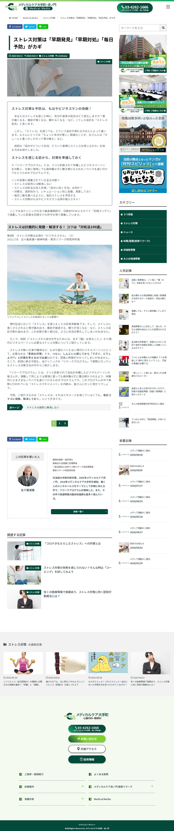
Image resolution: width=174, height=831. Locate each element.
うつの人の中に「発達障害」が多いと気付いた (149, 421)
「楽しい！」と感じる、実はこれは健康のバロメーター (149, 374)
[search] (163, 27)
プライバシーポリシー (87, 824)
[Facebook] (15, 26)
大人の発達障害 (131, 258)
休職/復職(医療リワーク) (136, 241)
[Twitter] (30, 26)
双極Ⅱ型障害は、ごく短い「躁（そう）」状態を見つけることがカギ (148, 281)
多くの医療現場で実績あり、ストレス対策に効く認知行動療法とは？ (77, 594)
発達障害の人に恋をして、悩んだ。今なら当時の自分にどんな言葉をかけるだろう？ (149, 329)
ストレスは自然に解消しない (43, 407)
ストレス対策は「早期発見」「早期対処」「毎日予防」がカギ (87, 17)
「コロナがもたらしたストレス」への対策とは (72, 543)
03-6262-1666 (134, 7)
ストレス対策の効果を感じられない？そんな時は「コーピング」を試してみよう (78, 569)
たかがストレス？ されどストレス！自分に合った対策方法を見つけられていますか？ (108, 683)
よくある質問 (101, 774)
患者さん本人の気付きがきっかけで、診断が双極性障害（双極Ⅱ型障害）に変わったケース (149, 391)
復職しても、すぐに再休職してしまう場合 (149, 312)
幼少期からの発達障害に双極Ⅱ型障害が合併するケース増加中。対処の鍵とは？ (149, 298)
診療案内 (29, 786)
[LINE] (42, 26)
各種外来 (29, 799)
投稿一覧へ (78, 511)
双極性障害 (129, 249)
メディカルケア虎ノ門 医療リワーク (113, 786)
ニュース (128, 232)
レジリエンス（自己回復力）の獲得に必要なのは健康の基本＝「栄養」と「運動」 (22, 683)
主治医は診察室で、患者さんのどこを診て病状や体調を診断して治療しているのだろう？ (149, 344)
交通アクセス (89, 749)
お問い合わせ (89, 739)
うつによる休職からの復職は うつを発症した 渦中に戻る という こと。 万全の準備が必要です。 (149, 360)
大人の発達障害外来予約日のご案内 (148, 403)
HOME (15, 17)
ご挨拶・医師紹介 (34, 774)
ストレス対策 (49, 17)
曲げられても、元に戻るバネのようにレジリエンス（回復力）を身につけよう (65, 683)
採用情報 (88, 759)
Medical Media (30, 17)
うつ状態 (128, 214)
